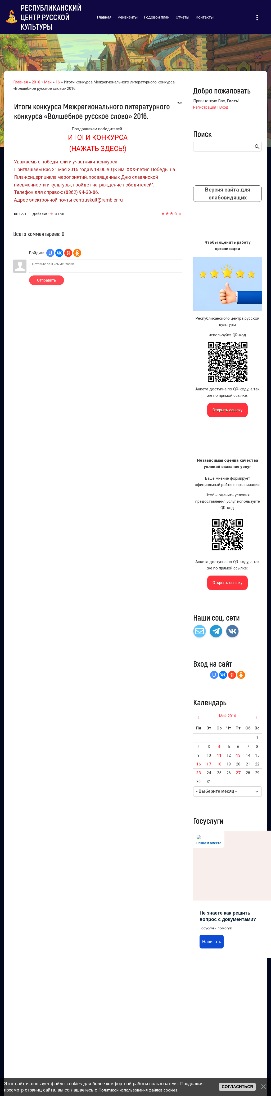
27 (238, 772)
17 (208, 764)
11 (219, 755)
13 (238, 755)
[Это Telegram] (216, 631)
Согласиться (237, 1087)
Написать (211, 941)
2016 (36, 82)
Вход (223, 107)
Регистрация (204, 107)
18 (219, 764)
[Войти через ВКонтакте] (59, 253)
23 (198, 772)
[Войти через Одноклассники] (77, 253)
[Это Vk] (232, 631)
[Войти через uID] (50, 253)
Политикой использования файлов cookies (137, 1090)
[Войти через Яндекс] (68, 253)
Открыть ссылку (227, 410)
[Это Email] (199, 631)
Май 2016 (227, 716)
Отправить (46, 280)
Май (48, 82)
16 (58, 82)
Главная (20, 82)
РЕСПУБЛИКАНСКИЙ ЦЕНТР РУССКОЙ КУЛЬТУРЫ (51, 17)
